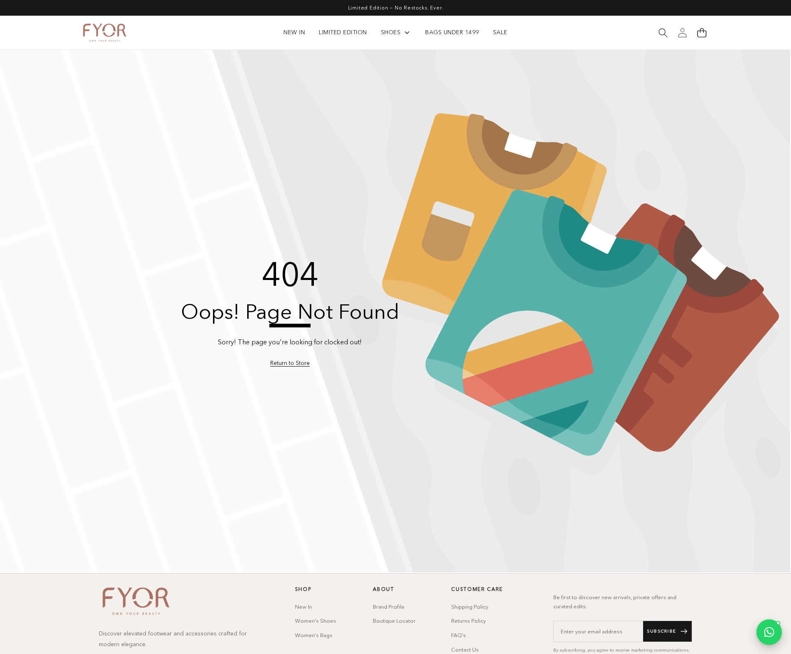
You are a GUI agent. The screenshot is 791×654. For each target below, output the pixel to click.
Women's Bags (313, 635)
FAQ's (458, 635)
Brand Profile (389, 606)
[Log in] (682, 32)
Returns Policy (468, 620)
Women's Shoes (315, 620)
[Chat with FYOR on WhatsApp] (769, 632)
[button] (701, 32)
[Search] (663, 32)
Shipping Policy (469, 606)
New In (303, 606)
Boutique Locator (394, 620)
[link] (290, 363)
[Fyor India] (105, 32)
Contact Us (465, 649)
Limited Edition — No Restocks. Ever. (395, 8)
